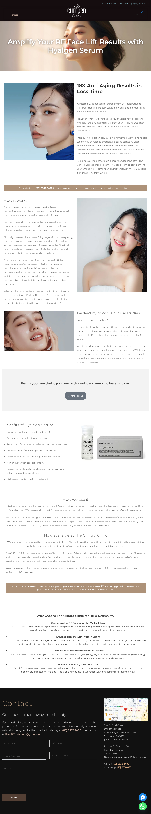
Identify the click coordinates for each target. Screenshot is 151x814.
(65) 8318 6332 (141, 3)
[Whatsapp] (143, 806)
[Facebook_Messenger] (143, 797)
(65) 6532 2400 (114, 3)
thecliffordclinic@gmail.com (112, 586)
